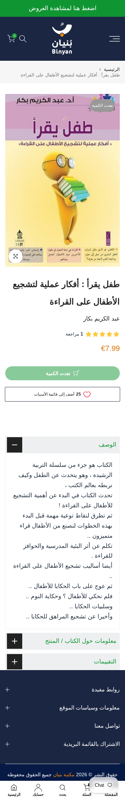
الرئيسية (112, 69)
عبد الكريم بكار (101, 318)
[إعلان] (62, 8)
